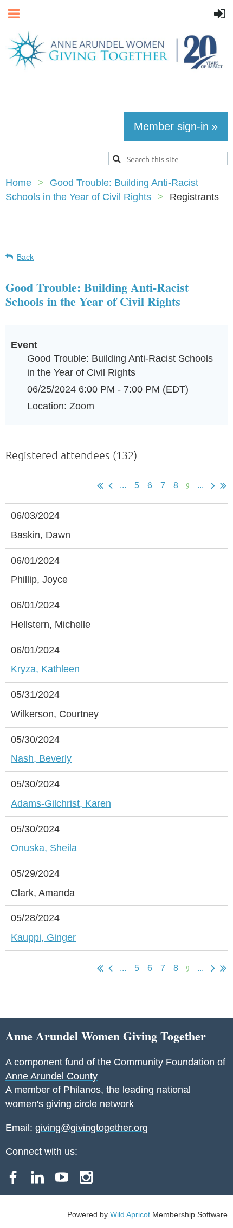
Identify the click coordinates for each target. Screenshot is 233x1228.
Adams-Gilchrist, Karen (61, 803)
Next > (213, 485)
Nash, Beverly (41, 758)
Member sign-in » (176, 126)
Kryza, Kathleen (45, 669)
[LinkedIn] (37, 1177)
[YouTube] (61, 1177)
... (123, 485)
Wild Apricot (130, 1214)
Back (25, 257)
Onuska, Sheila (44, 848)
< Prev (110, 485)
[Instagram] (86, 1177)
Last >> (223, 485)
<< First (100, 485)
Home (18, 182)
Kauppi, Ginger (43, 937)
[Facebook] (13, 1177)
